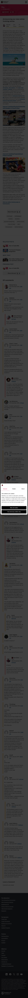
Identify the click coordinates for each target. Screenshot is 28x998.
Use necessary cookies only (14, 511)
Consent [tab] (5, 488)
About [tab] (22, 488)
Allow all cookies (14, 507)
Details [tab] (14, 488)
